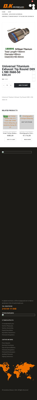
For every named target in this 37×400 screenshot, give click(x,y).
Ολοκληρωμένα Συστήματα (15, 131)
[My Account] (26, 2)
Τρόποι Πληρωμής (7, 326)
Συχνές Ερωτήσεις (7, 330)
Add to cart (23, 85)
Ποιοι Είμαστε (6, 343)
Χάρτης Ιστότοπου (7, 356)
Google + (33, 76)
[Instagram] (33, 8)
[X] (33, 5)
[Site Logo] (14, 6)
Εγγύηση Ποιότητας (8, 345)
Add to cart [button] (11, 139)
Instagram (10, 395)
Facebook (33, 66)
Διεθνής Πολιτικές (7, 354)
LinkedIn (33, 73)
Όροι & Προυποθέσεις (8, 347)
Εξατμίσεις (5, 131)
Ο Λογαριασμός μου (8, 323)
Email (33, 79)
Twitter (33, 69)
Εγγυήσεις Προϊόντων (8, 332)
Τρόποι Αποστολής (7, 328)
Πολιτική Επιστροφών (8, 352)
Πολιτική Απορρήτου (8, 335)
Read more (27, 139)
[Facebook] (30, 5)
